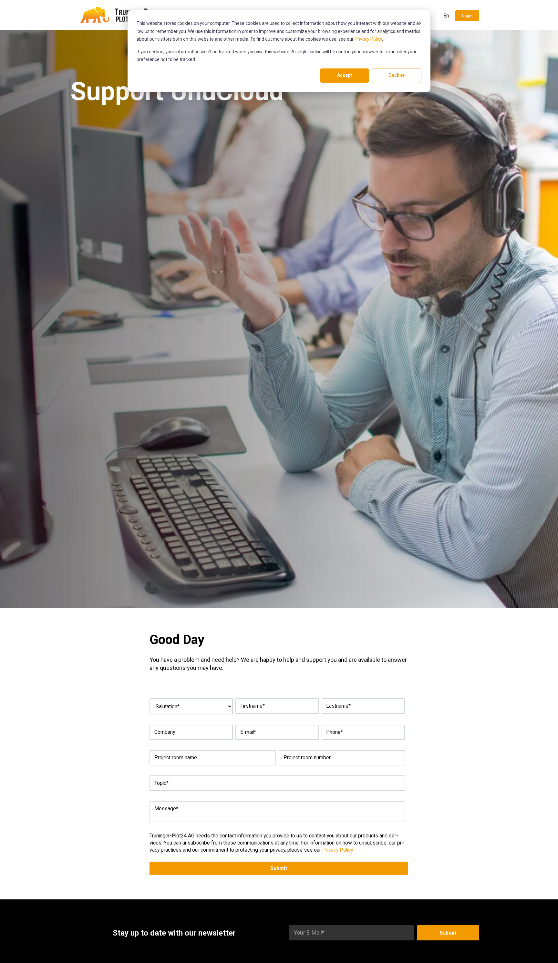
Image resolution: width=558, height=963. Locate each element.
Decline (396, 75)
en (446, 16)
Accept (344, 75)
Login (467, 16)
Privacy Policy (368, 39)
